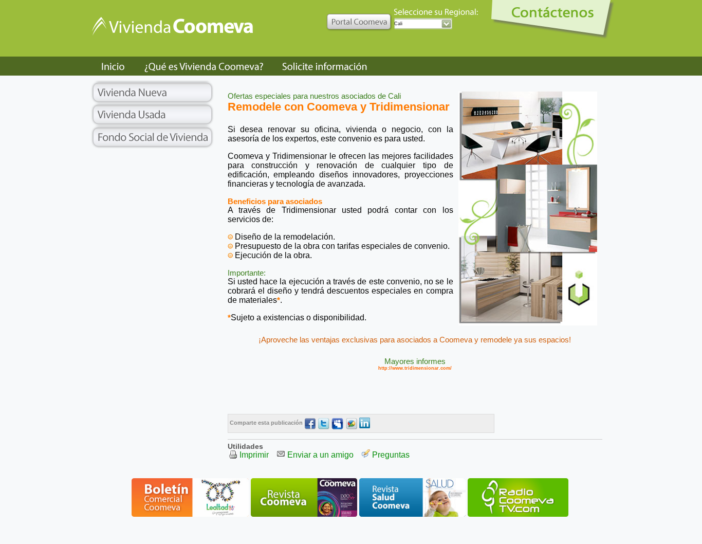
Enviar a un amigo (320, 454)
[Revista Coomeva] (304, 515)
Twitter (323, 423)
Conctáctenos (554, 19)
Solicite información (324, 66)
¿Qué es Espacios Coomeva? (204, 66)
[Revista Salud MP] (412, 515)
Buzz (351, 423)
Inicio (113, 66)
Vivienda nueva (153, 92)
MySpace (337, 423)
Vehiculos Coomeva (176, 35)
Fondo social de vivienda (153, 137)
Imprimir (254, 454)
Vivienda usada (153, 114)
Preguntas (391, 454)
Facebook (310, 423)
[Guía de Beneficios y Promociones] (190, 515)
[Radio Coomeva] (518, 515)
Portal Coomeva (359, 21)
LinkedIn (365, 423)
